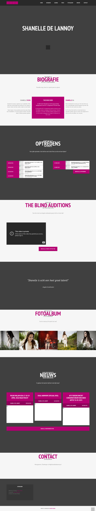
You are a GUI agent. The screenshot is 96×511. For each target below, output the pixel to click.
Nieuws (78, 2)
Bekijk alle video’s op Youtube (48, 249)
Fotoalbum (70, 2)
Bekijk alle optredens (80, 171)
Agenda (56, 2)
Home (41, 2)
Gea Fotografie (16, 492)
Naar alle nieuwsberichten (47, 428)
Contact (86, 2)
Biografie (48, 2)
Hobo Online (19, 490)
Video (62, 2)
